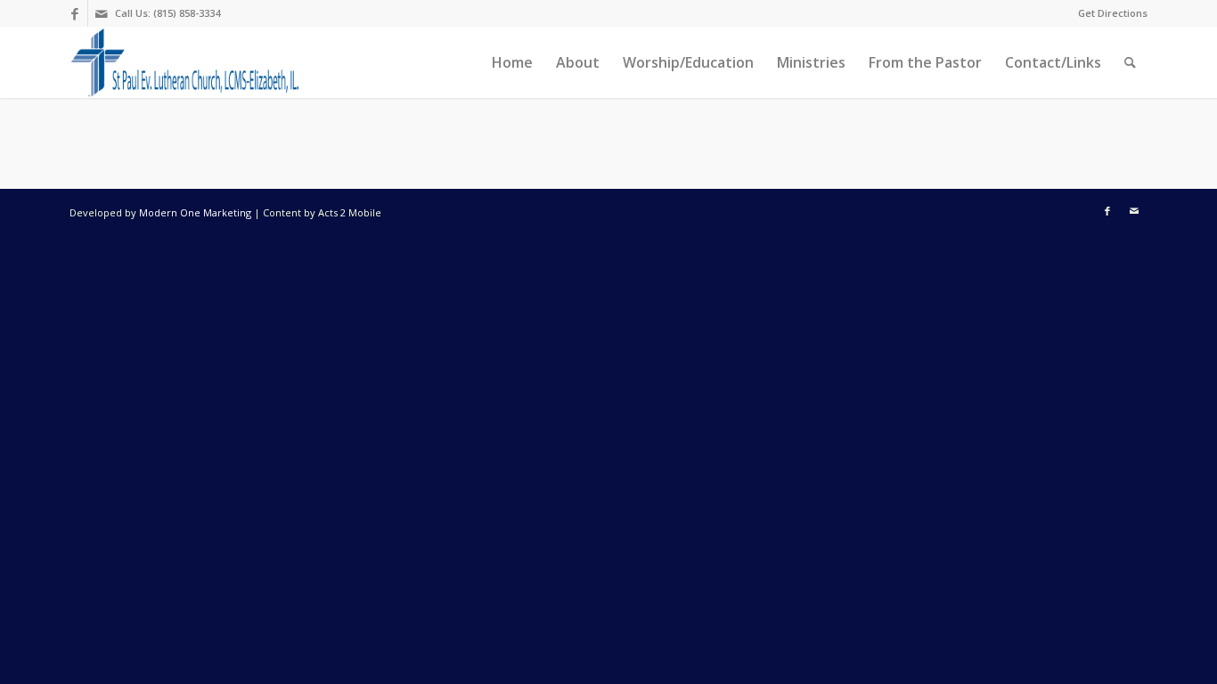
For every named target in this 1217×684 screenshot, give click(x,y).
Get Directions (1113, 13)
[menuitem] (1108, 13)
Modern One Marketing (195, 212)
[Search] (1130, 62)
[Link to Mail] (101, 13)
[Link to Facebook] (74, 13)
